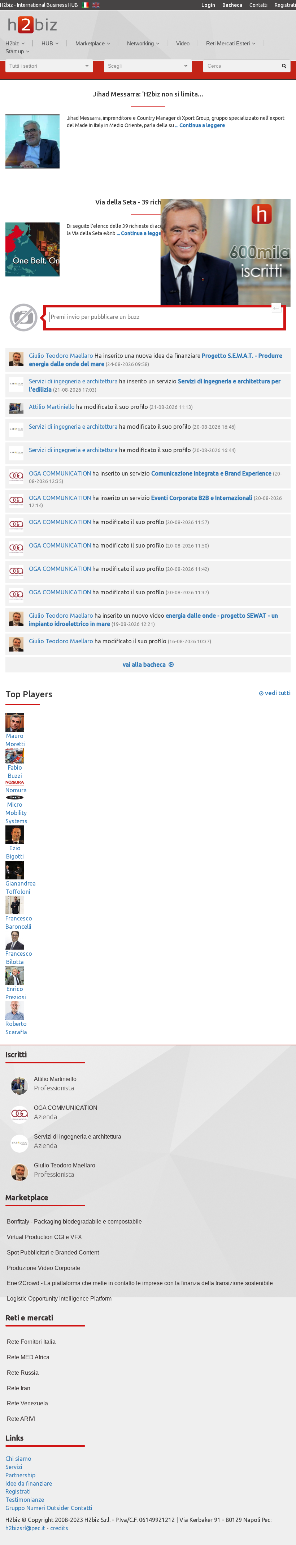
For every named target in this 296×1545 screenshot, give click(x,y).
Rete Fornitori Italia (31, 1342)
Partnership (20, 1475)
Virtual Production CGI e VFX (44, 1237)
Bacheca (232, 5)
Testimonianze (24, 1499)
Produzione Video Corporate (43, 1268)
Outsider (58, 1508)
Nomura (16, 790)
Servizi (13, 1467)
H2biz (12, 43)
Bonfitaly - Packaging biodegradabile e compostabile (74, 1222)
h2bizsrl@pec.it (25, 1528)
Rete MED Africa (28, 1357)
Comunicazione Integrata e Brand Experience (211, 473)
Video (183, 43)
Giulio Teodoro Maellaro (61, 355)
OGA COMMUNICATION (60, 473)
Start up (14, 51)
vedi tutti (277, 692)
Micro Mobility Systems (16, 812)
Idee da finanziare (28, 1483)
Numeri (35, 1508)
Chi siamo (18, 1458)
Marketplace (90, 43)
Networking (140, 43)
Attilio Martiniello (52, 407)
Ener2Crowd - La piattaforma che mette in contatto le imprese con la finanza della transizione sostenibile (140, 1283)
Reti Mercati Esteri (228, 43)
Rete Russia (23, 1373)
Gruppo (15, 1508)
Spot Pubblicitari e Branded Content (53, 1252)
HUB (47, 43)
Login (208, 5)
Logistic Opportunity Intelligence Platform (59, 1299)
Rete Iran (18, 1388)
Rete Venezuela (27, 1403)
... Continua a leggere (200, 125)
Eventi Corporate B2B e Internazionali (201, 498)
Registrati (285, 5)
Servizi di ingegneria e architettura (73, 381)
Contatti (258, 5)
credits (59, 1528)
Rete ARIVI (21, 1419)
